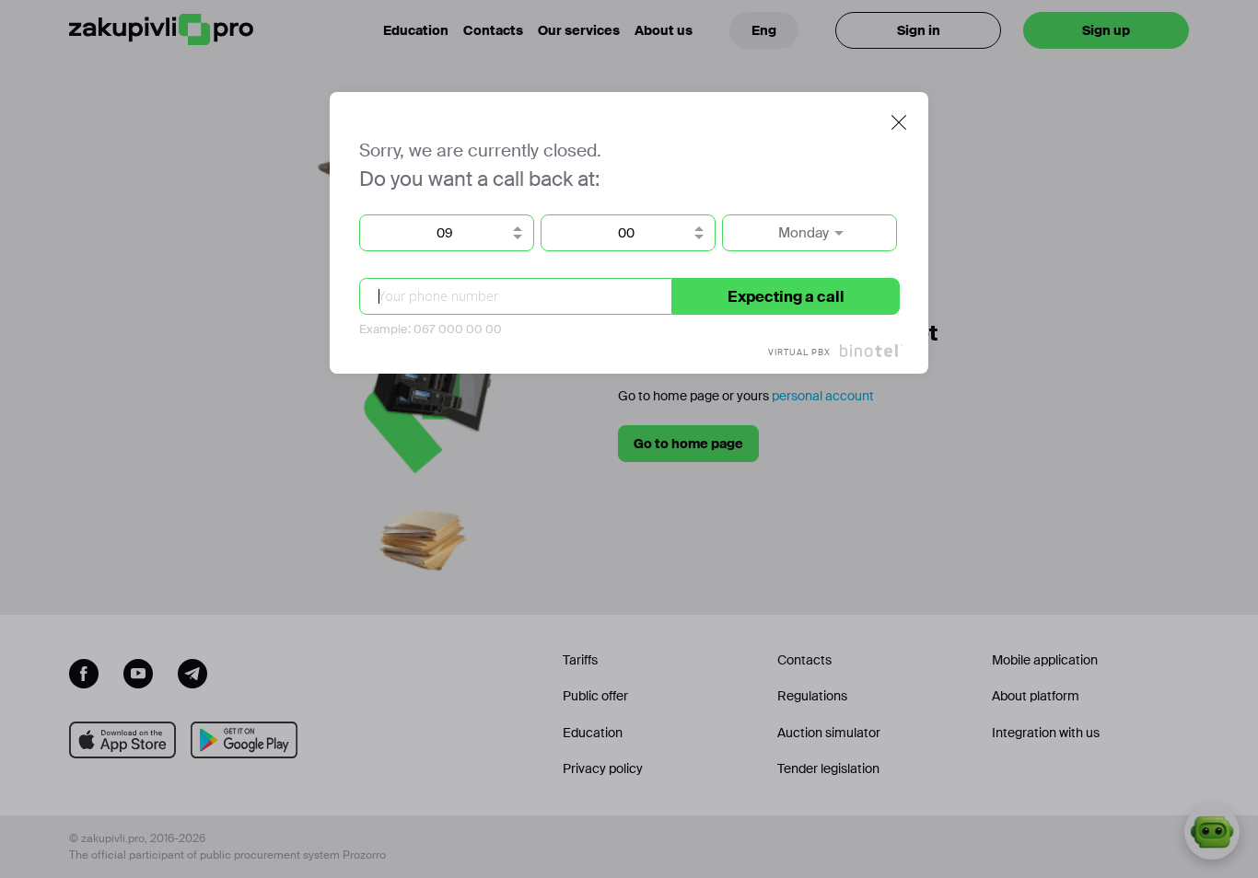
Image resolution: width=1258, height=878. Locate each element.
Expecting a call (786, 296)
